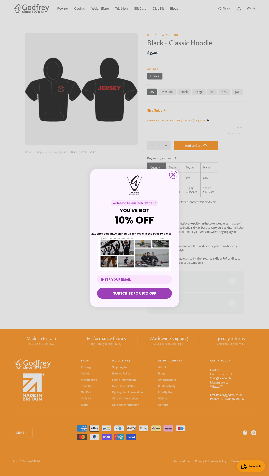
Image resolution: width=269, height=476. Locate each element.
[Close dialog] (173, 175)
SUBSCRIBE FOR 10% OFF (134, 293)
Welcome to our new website (134, 203)
